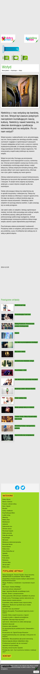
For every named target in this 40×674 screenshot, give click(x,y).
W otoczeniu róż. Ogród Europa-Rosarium (15, 632)
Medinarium (6, 522)
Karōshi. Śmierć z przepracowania (12, 593)
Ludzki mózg (6, 515)
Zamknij (36, 671)
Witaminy (5, 517)
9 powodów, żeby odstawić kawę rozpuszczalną (17, 602)
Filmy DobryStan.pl (8, 551)
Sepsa (17, 333)
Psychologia (14, 70)
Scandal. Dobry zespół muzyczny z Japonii (15, 615)
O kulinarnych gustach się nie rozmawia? (15, 643)
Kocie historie (6, 546)
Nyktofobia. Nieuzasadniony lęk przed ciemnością (17, 639)
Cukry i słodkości (7, 510)
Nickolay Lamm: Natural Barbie (25, 389)
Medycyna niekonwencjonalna (11, 542)
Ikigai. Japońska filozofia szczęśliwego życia (15, 591)
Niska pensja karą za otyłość (24, 407)
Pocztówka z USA (20, 370)
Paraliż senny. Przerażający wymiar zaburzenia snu (18, 598)
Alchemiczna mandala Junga (24, 361)
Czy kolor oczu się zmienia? (11, 609)
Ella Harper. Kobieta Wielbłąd (11, 587)
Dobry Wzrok (6, 499)
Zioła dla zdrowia (7, 535)
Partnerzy (5, 560)
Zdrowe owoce (6, 528)
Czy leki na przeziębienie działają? (26, 342)
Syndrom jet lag (20, 305)
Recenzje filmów (7, 544)
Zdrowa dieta (6, 562)
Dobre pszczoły (7, 533)
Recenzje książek (7, 531)
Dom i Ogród (6, 506)
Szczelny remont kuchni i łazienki (12, 647)
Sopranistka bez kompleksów (24, 435)
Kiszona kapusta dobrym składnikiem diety (15, 641)
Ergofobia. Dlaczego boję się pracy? (13, 619)
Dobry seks (5, 567)
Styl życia (5, 540)
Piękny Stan (6, 519)
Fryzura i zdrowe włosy (9, 504)
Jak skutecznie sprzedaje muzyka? (26, 379)
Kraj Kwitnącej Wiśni (8, 513)
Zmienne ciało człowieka (9, 626)
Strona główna (5, 70)
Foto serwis (6, 558)
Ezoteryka (5, 555)
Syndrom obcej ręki (8, 624)
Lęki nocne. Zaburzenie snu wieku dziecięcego (16, 621)
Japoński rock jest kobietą (10, 645)
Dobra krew (6, 549)
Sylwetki (4, 553)
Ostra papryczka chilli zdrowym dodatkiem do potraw (18, 596)
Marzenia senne (20, 351)
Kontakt (7, 656)
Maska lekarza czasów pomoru (11, 600)
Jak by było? (6, 564)
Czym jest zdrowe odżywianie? (11, 589)
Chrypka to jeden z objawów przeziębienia (15, 617)
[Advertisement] (20, 16)
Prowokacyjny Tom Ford (22, 314)
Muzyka (4, 508)
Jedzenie (5, 524)
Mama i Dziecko (7, 501)
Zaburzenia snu (7, 526)
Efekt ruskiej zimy (20, 398)
